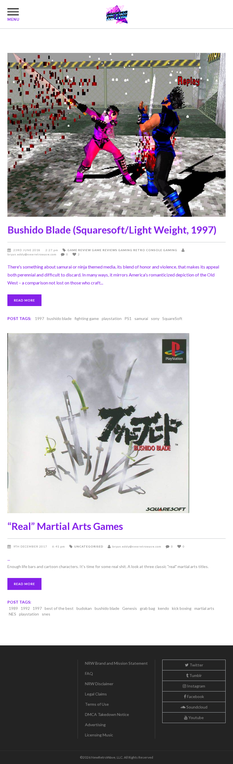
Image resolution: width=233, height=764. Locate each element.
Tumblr (195, 675)
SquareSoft (172, 318)
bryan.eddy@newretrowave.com (136, 546)
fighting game (86, 318)
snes (46, 614)
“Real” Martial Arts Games (65, 526)
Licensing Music (99, 734)
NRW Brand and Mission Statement (116, 663)
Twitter (196, 664)
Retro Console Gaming (155, 250)
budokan (84, 608)
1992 (25, 608)
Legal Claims (96, 693)
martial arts (204, 608)
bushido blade (59, 318)
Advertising (95, 724)
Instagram (195, 686)
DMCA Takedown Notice (107, 714)
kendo (163, 608)
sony (155, 318)
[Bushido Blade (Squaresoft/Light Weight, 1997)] (116, 135)
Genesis (129, 608)
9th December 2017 (30, 546)
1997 (39, 318)
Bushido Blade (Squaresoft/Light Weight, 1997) (112, 230)
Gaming (125, 250)
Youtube (196, 717)
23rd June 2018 (27, 250)
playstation (112, 318)
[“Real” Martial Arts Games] (116, 423)
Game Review (79, 250)
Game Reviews (104, 250)
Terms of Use (97, 704)
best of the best (59, 608)
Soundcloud (196, 707)
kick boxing (182, 608)
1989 (13, 608)
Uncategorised (88, 546)
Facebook (195, 696)
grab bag (147, 608)
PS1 (128, 318)
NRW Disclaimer (99, 683)
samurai (141, 318)
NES (12, 614)
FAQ (89, 673)
